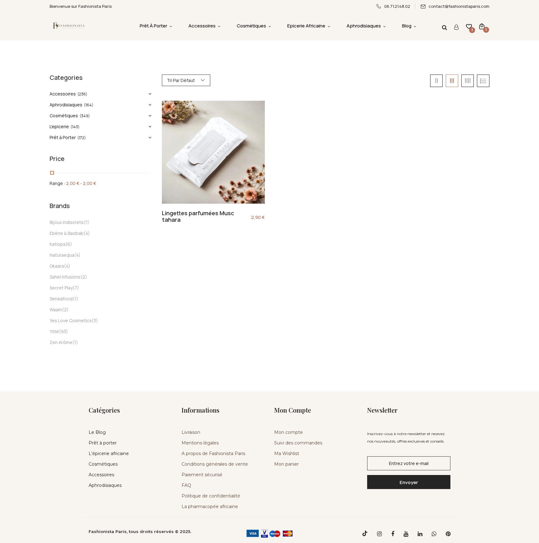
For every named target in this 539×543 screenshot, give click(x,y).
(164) (88, 105)
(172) (81, 137)
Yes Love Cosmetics (71, 320)
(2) (83, 277)
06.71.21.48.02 (397, 6)
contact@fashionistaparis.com (459, 6)
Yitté (54, 331)
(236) (82, 94)
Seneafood (61, 299)
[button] (481, 26)
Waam (56, 310)
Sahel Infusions (65, 277)
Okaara (57, 266)
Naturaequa (62, 255)
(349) (85, 116)
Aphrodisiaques (66, 105)
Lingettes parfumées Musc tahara (198, 216)
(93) (63, 331)
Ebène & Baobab (67, 233)
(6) (69, 244)
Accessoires (63, 94)
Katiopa (58, 244)
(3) (95, 320)
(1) (86, 222)
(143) (75, 126)
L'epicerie (59, 126)
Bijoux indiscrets (67, 222)
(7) (76, 288)
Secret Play (61, 288)
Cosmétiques (64, 116)
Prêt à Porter (63, 137)
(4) (87, 233)
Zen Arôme (61, 342)
